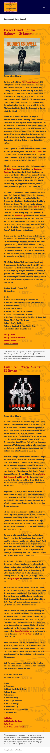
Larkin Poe (36, 207)
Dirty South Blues (25, 634)
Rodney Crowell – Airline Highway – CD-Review (19, 31)
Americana (41, 352)
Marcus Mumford (20, 739)
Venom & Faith (13, 744)
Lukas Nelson (12, 169)
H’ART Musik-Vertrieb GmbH (14, 727)
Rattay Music (8, 724)
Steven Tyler (24, 477)
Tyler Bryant (40, 356)
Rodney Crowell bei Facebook (14, 337)
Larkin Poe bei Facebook (13, 721)
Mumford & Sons (30, 739)
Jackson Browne (34, 737)
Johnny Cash (7, 356)
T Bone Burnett (27, 742)
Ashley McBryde (21, 215)
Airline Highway (33, 352)
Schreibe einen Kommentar (23, 358)
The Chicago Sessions (30, 82)
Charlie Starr (29, 354)
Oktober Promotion (11, 343)
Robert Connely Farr (22, 631)
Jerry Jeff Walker (38, 354)
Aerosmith (33, 735)
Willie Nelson (37, 152)
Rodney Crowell (9, 335)
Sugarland (12, 477)
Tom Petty (36, 742)
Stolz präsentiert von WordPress (13, 750)
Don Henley (12, 737)
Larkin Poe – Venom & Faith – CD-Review (23, 368)
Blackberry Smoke (19, 354)
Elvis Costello (25, 737)
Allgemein (22, 352)
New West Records (10, 340)
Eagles (18, 737)
